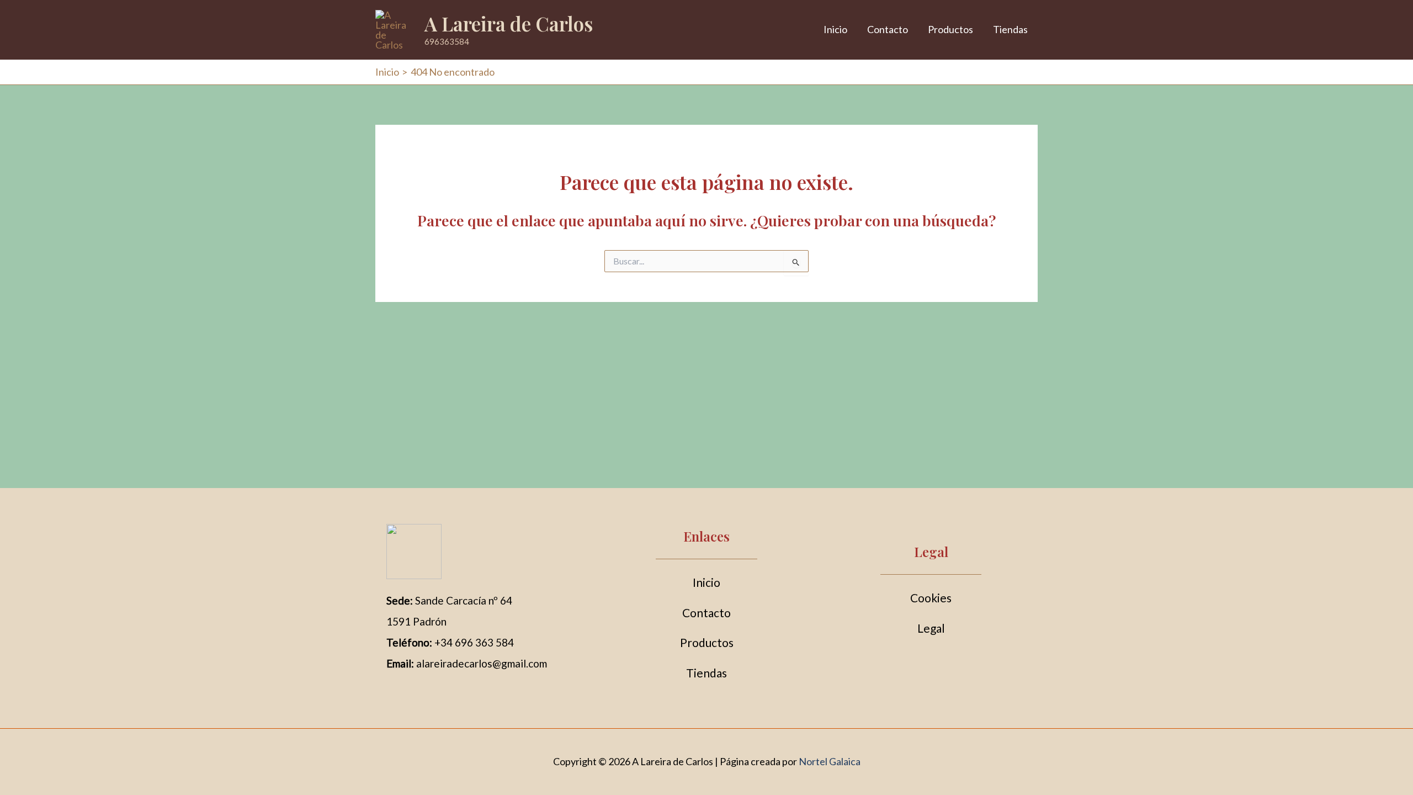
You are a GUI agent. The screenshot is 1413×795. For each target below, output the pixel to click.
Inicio (835, 29)
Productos (950, 29)
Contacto (887, 29)
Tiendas (1010, 29)
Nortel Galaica (829, 761)
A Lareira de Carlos (508, 23)
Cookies (931, 598)
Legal (931, 628)
